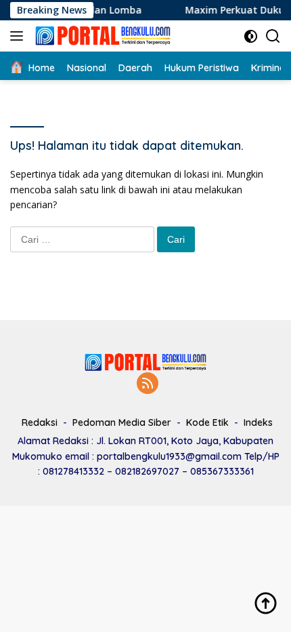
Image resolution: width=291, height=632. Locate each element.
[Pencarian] (273, 36)
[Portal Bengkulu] (101, 36)
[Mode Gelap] (251, 36)
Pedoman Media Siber (121, 422)
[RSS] (147, 384)
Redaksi (40, 422)
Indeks (258, 422)
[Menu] (19, 35)
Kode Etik (207, 422)
